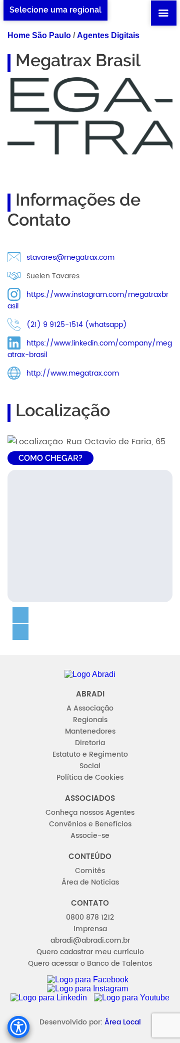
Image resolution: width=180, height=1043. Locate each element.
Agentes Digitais (108, 35)
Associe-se (90, 835)
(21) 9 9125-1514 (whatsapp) (76, 324)
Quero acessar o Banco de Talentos (90, 963)
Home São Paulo (39, 35)
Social (90, 766)
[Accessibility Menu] (19, 1027)
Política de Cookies (90, 777)
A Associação (90, 708)
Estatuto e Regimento (90, 754)
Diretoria (90, 743)
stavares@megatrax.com (70, 257)
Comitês (90, 871)
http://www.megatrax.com (72, 373)
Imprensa (90, 929)
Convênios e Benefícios (90, 824)
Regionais (90, 720)
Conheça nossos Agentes (90, 812)
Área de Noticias (90, 882)
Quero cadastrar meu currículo (90, 952)
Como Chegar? (50, 458)
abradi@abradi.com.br (90, 940)
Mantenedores (90, 731)
